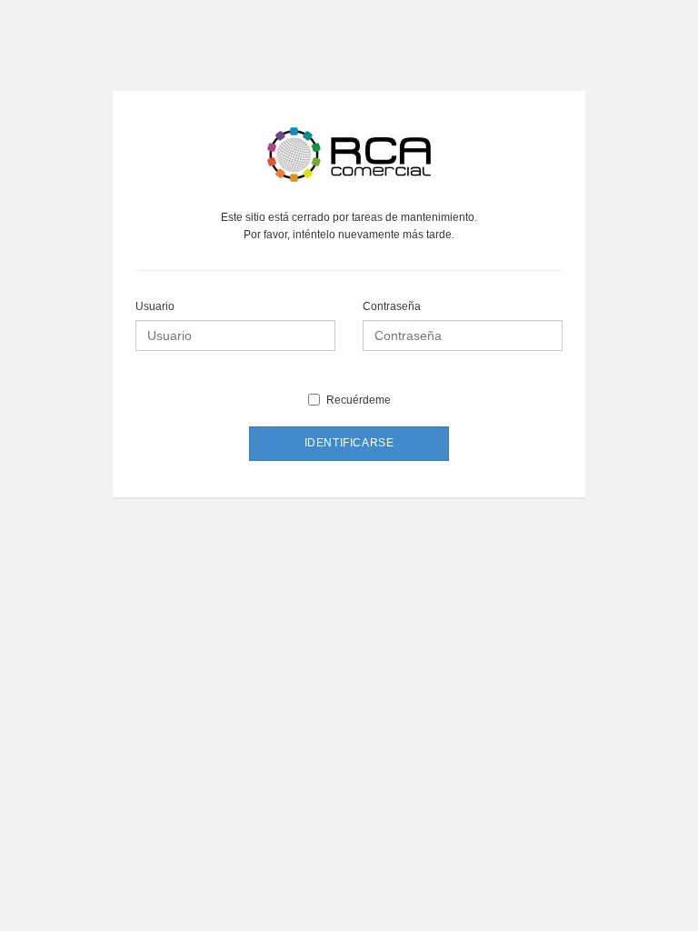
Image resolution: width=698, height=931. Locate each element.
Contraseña (392, 306)
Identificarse (349, 442)
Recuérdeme (358, 400)
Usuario (154, 306)
